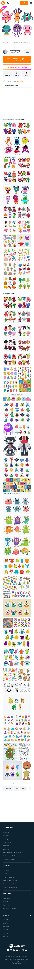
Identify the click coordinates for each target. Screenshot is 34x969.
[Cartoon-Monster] (16, 158)
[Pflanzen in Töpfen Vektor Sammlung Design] (10, 367)
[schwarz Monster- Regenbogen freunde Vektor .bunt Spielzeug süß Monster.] (10, 682)
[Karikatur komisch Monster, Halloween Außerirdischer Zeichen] (16, 823)
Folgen (27, 52)
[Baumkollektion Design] (10, 409)
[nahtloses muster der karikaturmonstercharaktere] (10, 840)
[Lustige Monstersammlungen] (10, 175)
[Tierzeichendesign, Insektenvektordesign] (10, 281)
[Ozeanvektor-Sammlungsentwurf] (10, 296)
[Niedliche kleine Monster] (10, 324)
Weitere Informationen (11, 84)
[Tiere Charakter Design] (10, 352)
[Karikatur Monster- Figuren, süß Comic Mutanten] (16, 919)
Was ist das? (20, 81)
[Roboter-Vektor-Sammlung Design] (10, 253)
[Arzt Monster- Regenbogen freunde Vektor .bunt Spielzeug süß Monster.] (9, 703)
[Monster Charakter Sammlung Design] (10, 127)
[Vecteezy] (3, 3)
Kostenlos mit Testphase (17, 60)
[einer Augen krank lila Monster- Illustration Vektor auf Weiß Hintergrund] (8, 653)
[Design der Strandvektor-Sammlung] (10, 338)
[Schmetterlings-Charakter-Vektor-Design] (10, 381)
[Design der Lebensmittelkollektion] (10, 395)
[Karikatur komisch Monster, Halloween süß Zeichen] (10, 597)
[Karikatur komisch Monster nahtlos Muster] (9, 584)
